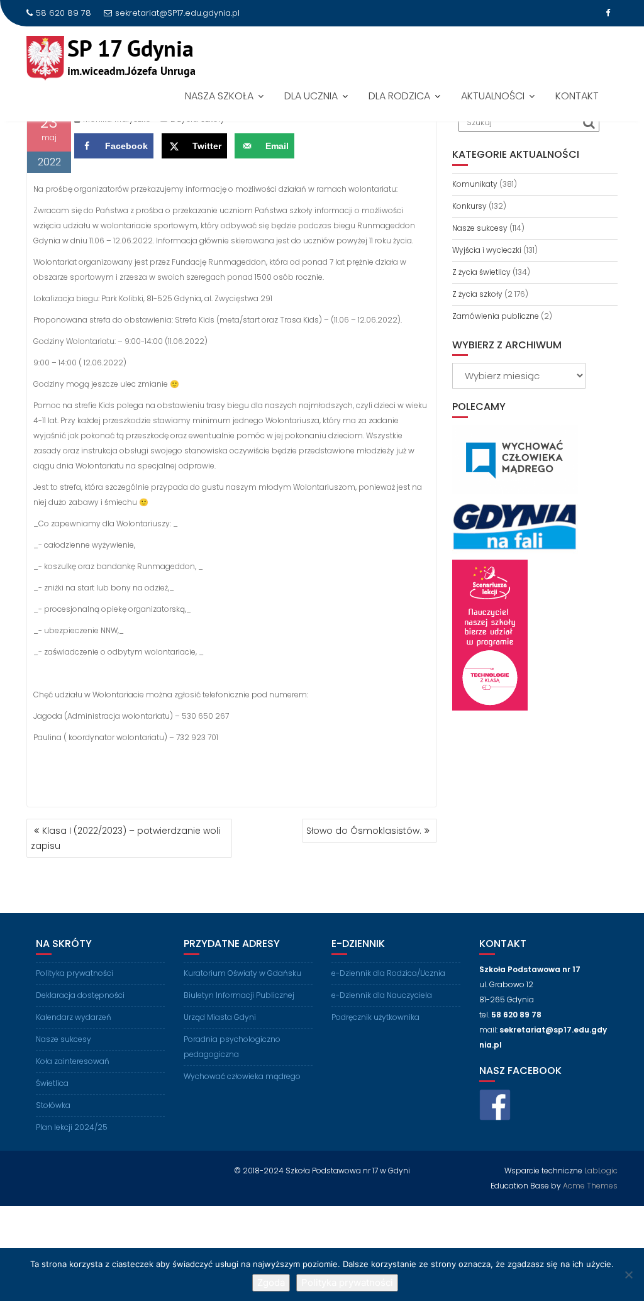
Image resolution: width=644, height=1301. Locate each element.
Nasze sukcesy (480, 228)
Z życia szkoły (477, 294)
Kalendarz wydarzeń (73, 1017)
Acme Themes (590, 1185)
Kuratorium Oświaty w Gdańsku (242, 973)
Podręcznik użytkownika (375, 1017)
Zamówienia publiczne (495, 316)
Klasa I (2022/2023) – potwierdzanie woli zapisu (125, 838)
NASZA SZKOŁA (219, 96)
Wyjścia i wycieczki (486, 250)
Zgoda (271, 1282)
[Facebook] (607, 13)
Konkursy (469, 206)
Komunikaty (474, 184)
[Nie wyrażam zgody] (628, 1274)
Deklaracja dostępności (80, 995)
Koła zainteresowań (72, 1061)
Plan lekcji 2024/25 (72, 1127)
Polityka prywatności (74, 973)
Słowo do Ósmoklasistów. (363, 830)
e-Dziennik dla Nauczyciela (381, 995)
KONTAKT (577, 96)
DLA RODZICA (399, 96)
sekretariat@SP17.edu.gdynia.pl (177, 13)
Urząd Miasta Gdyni (220, 1017)
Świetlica (52, 1083)
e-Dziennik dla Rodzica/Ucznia (388, 973)
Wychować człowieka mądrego (242, 1076)
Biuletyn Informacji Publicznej (239, 995)
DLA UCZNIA (311, 96)
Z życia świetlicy (481, 272)
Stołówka (53, 1105)
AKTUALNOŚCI (493, 96)
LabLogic (601, 1170)
